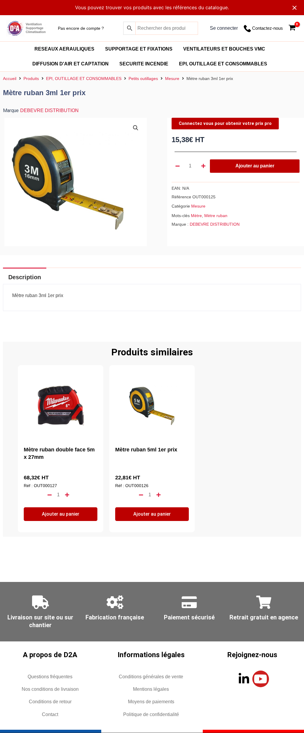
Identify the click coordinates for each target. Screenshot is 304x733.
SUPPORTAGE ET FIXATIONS (138, 48)
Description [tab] (24, 277)
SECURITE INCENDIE (143, 63)
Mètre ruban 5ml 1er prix (146, 450)
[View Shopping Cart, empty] (292, 28)
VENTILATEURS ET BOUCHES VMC (224, 48)
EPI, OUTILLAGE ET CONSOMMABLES (223, 63)
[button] (135, 128)
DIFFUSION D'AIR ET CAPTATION (70, 63)
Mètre (196, 215)
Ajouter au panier (254, 165)
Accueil (9, 78)
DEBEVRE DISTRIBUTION (49, 110)
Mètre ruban (215, 215)
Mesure (172, 78)
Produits (31, 78)
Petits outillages (143, 78)
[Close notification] (294, 7)
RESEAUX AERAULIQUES (64, 48)
